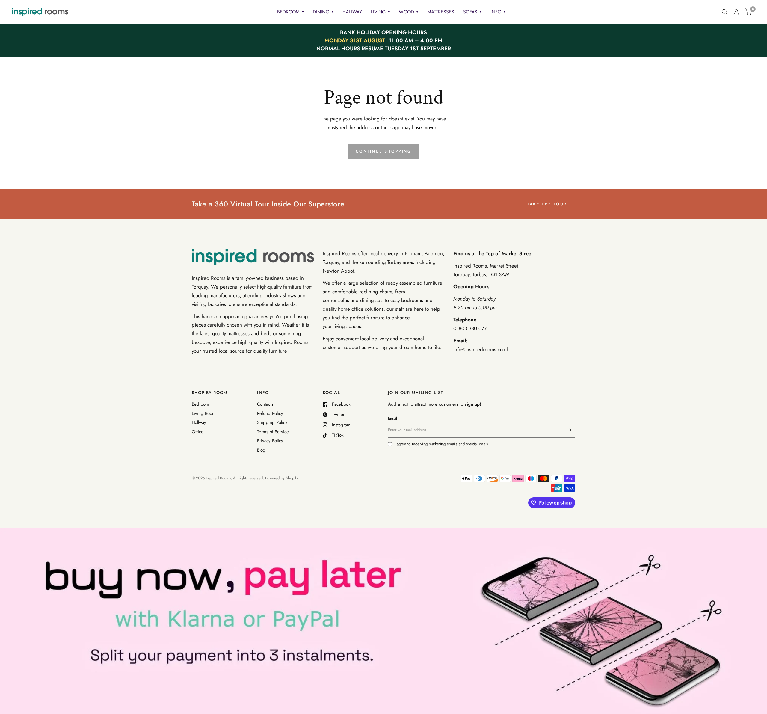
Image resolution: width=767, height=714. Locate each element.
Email (392, 418)
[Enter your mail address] (569, 430)
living (339, 326)
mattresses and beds (249, 333)
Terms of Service (273, 431)
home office (350, 309)
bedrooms (412, 300)
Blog (261, 450)
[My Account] (736, 12)
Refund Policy (270, 413)
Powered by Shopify (281, 478)
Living (378, 11)
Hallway (352, 11)
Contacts (265, 404)
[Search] (724, 12)
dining (367, 300)
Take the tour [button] (547, 204)
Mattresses (440, 11)
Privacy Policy (270, 440)
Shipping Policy (272, 422)
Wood (406, 11)
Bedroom (288, 11)
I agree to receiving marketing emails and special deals (441, 444)
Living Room (204, 413)
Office (197, 431)
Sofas (470, 11)
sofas (343, 300)
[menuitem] (290, 12)
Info (495, 11)
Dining (321, 11)
